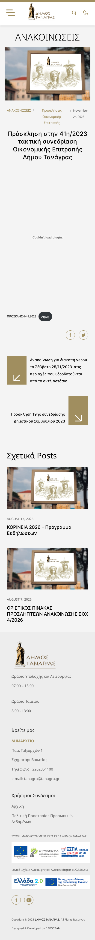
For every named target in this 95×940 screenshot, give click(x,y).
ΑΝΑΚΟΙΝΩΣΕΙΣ (19, 110)
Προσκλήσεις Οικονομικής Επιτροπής (52, 116)
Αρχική (18, 806)
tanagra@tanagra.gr (42, 778)
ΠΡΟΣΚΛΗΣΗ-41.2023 (21, 316)
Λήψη (45, 316)
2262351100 (42, 769)
